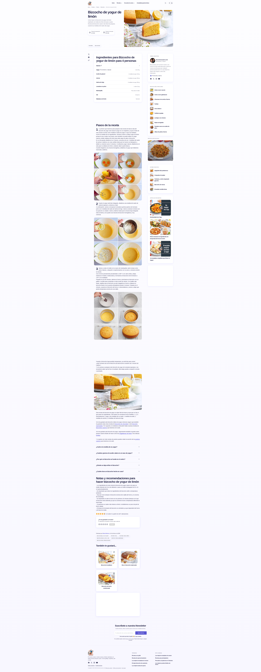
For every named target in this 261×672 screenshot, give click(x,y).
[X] (91, 662)
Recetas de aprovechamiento (139, 658)
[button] (165, 3)
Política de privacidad (117, 668)
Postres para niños (124, 535)
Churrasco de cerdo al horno (162, 99)
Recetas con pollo (136, 655)
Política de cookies (108, 668)
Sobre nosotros (91, 665)
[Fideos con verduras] (160, 150)
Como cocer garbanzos (160, 94)
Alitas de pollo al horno (160, 132)
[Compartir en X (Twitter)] (88, 54)
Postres (91, 45)
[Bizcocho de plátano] (106, 558)
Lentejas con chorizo (160, 118)
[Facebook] (151, 78)
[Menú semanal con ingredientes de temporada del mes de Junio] (160, 227)
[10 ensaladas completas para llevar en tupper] (160, 249)
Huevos (98, 65)
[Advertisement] (118, 604)
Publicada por (102, 533)
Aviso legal (124, 668)
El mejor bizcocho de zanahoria (139, 663)
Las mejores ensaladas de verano (140, 660)
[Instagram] (156, 78)
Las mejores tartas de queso (139, 665)
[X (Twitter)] (153, 78)
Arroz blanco (157, 108)
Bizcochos (97, 45)
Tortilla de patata (158, 113)
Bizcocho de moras (159, 184)
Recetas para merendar (117, 538)
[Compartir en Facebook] (88, 57)
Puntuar (112, 524)
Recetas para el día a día (103, 538)
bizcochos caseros (101, 427)
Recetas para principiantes (103, 540)
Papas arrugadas (159, 122)
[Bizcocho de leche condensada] (106, 580)
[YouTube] (159, 78)
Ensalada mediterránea (160, 189)
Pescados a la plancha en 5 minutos (164, 660)
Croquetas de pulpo (159, 175)
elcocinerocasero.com (162, 59)
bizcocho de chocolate (121, 424)
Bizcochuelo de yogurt (103, 535)
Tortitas (156, 104)
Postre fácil (114, 535)
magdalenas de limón (125, 433)
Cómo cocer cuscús (159, 90)
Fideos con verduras (156, 158)
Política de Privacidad (130, 638)
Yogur (97, 69)
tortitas (98, 435)
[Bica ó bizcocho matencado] (129, 558)
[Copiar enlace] (88, 60)
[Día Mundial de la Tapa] (160, 208)
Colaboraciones (98, 665)
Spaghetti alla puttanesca (161, 170)
